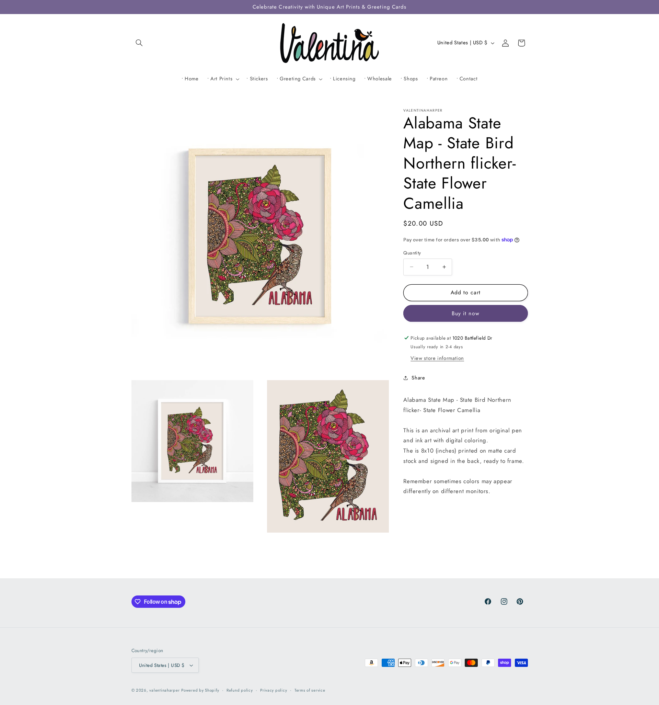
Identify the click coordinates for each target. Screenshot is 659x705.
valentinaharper (164, 690)
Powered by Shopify (200, 690)
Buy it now (465, 313)
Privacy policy (273, 690)
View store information (437, 358)
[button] (139, 43)
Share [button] (418, 378)
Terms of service (309, 690)
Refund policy (240, 690)
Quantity (412, 252)
